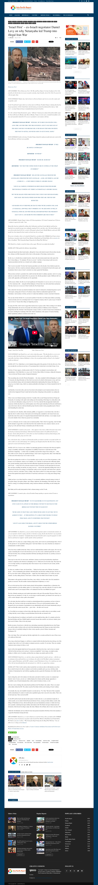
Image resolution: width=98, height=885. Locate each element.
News (10, 15)
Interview (49, 21)
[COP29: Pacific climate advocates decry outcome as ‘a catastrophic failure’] (71, 46)
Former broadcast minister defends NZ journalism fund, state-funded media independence (70, 108)
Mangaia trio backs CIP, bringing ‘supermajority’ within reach (83, 244)
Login (21, 1)
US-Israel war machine (54, 742)
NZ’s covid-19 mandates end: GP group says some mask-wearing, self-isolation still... (71, 123)
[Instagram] (22, 765)
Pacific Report (68, 818)
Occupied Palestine (12, 742)
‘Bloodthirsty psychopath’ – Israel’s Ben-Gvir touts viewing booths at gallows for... (70, 379)
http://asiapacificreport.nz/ (23, 760)
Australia (67, 317)
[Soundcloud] (25, 765)
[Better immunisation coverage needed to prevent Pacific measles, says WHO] (84, 85)
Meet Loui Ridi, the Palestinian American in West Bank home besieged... (71, 282)
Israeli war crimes (46, 740)
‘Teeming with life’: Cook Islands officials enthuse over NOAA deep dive (52, 828)
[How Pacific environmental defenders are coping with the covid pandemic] (84, 60)
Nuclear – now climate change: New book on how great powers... (83, 149)
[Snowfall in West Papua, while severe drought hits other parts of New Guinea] (84, 251)
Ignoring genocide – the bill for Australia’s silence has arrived (70, 163)
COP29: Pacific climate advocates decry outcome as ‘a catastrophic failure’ (71, 53)
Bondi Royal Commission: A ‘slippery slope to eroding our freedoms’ (84, 282)
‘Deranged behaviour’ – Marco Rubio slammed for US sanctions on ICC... (70, 244)
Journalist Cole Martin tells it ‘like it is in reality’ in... (70, 148)
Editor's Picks (30, 21)
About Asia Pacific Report (28, 1)
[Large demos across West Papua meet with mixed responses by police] (40, 851)
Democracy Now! (17, 738)
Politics (26, 23)
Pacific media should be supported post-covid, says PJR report (83, 123)
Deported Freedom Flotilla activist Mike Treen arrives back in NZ (70, 336)
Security (30, 23)
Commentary (47, 785)
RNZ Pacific (68, 834)
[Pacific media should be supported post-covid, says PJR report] (84, 116)
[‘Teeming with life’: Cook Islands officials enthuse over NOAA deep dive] (40, 828)
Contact (35, 1)
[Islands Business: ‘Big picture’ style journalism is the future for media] (71, 213)
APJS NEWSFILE (70, 191)
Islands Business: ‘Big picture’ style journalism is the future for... (70, 219)
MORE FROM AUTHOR (26, 772)
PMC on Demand (68, 15)
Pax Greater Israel (28, 742)
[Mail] (82, 1)
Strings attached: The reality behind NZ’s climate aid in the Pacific (70, 67)
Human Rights (39, 21)
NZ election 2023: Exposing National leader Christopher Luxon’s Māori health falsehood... (83, 108)
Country (34, 15)
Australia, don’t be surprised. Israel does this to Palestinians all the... (70, 296)
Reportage (25, 15)
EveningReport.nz (41, 1)
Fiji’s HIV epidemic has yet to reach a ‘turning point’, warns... (84, 296)
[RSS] (84, 1)
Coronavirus (68, 88)
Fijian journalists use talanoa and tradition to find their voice (71, 205)
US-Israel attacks (45, 742)
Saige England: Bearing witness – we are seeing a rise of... (83, 163)
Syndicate (34, 23)
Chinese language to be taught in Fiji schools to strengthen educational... (70, 258)
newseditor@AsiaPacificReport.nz (43, 878)
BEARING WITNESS (71, 135)
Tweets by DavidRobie (77, 185)
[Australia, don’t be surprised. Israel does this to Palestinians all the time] (71, 290)
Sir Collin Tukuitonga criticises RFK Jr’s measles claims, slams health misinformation (70, 92)
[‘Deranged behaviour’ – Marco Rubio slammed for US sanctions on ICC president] (71, 237)
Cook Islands (81, 240)
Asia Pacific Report (15, 737)
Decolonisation (20, 21)
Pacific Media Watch (16, 23)
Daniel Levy (15, 740)
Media (66, 837)
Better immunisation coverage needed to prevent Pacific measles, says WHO (84, 91)
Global (35, 21)
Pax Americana (20, 742)
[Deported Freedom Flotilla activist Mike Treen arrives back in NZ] (71, 330)
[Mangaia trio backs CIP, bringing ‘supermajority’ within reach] (84, 237)
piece (56, 238)
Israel (33, 740)
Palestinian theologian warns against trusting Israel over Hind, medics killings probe (24, 850)
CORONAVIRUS (69, 78)
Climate (67, 49)
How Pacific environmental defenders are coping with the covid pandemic (84, 67)
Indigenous (44, 21)
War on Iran (14, 744)
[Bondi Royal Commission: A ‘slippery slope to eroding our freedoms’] (34, 781)
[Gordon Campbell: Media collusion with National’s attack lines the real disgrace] (84, 314)
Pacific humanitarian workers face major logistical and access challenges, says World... (52, 819)
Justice (66, 850)
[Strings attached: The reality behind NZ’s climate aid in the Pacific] (71, 60)
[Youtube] (89, 1)
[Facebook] (79, 1)
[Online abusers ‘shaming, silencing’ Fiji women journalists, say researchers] (84, 198)
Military (55, 21)
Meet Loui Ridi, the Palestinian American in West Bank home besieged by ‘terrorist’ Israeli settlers (16, 789)
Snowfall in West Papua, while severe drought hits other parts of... (83, 258)
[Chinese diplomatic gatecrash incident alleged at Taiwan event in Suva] (84, 330)
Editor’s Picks (45, 15)
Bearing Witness (81, 173)
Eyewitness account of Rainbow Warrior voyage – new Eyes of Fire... (83, 177)
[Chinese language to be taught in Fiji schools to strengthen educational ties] (71, 251)
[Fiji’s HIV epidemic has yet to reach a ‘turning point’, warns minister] (84, 290)
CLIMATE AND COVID (71, 39)
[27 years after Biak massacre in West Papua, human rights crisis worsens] (71, 171)
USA (9, 744)
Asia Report (14, 21)
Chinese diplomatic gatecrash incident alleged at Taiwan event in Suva (83, 336)
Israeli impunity (39, 740)
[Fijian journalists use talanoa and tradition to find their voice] (71, 198)
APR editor (11, 37)
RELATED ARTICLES (14, 772)
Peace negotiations (37, 742)
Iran (52, 21)
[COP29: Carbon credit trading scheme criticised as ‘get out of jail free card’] (84, 46)
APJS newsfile (68, 201)
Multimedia (56, 15)
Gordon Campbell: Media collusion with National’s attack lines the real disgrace (83, 321)
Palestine (22, 23)
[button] (88, 15)
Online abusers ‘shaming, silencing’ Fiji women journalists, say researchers (83, 205)
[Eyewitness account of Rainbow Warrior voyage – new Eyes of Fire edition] (84, 171)
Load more (77, 72)
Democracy (25, 21)
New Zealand (68, 830)
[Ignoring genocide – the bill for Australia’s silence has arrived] (71, 156)
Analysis (17, 15)
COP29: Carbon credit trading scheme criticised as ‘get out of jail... (84, 53)
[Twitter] (86, 1)
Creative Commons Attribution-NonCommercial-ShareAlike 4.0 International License (45, 873)
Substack (24, 722)
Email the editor (50, 762)
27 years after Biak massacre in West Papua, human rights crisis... (70, 177)
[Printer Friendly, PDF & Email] (12, 732)
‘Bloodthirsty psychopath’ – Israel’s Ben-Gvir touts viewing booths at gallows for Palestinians (52, 789)
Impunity (28, 740)
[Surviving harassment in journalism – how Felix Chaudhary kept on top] (84, 213)
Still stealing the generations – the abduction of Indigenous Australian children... (71, 321)
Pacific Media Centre (50, 1)
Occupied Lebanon (55, 740)
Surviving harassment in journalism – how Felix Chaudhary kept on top (83, 219)
